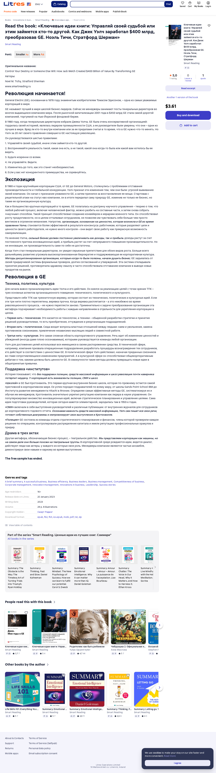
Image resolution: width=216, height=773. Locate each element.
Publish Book (120, 11)
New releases (28, 11)
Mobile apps (102, 11)
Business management (100, 481)
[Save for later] (26, 613)
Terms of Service (38, 738)
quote (203, 78)
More (39, 54)
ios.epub (57, 517)
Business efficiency (58, 481)
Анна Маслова (119, 649)
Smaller (22, 54)
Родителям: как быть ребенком (87, 646)
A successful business (35, 481)
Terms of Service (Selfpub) (43, 743)
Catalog (61, 4)
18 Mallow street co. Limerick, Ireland (107, 767)
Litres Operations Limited (108, 765)
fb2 (46, 517)
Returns (9, 748)
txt (76, 517)
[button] (173, 76)
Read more (170, 756)
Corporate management (18, 484)
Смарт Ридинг (45, 512)
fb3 (50, 517)
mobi (66, 517)
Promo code (10, 11)
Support (9, 743)
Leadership (92, 484)
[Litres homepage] (17, 4)
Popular (43, 11)
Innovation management (45, 484)
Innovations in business (72, 484)
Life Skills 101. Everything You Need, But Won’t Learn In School (22, 709)
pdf (72, 517)
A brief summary (14, 481)
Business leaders (78, 481)
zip (80, 517)
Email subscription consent (43, 753)
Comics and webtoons (80, 11)
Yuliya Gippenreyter (80, 649)
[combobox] (117, 4)
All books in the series (21, 538)
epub (40, 517)
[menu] (39, 4)
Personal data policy (39, 748)
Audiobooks (58, 11)
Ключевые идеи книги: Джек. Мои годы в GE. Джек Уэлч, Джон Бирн (17, 646)
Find (168, 4)
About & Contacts (14, 738)
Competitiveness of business (129, 481)
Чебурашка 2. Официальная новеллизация (128, 646)
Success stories (107, 484)
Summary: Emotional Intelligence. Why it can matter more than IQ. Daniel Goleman (54, 709)
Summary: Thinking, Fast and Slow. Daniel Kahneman (119, 709)
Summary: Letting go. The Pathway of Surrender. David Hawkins (151, 709)
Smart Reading (13, 44)
